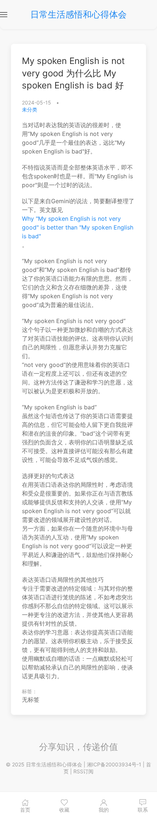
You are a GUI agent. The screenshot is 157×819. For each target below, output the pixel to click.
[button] (3, 14)
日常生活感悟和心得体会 (78, 14)
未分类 (29, 109)
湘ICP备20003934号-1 (114, 764)
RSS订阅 (83, 771)
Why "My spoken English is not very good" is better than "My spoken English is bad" (77, 227)
